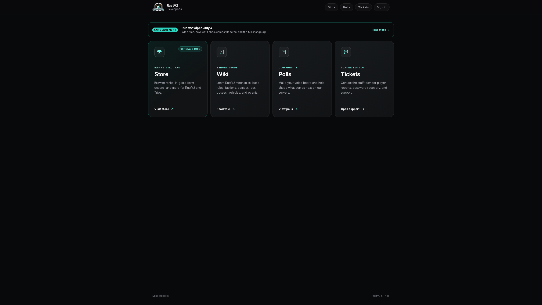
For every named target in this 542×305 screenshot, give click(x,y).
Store (331, 7)
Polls (346, 7)
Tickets (363, 7)
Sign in (381, 7)
